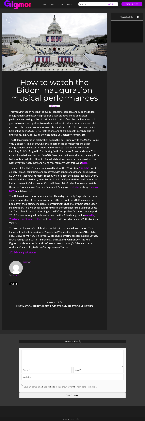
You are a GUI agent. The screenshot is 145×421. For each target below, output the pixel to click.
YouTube (84, 168)
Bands (16, 275)
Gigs (44, 4)
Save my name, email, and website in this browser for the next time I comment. (60, 387)
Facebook (26, 219)
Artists (51, 4)
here (85, 162)
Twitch (51, 219)
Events (69, 4)
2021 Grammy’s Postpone (22, 252)
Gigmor (54, 106)
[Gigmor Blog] (17, 4)
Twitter (37, 219)
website (74, 187)
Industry (61, 4)
